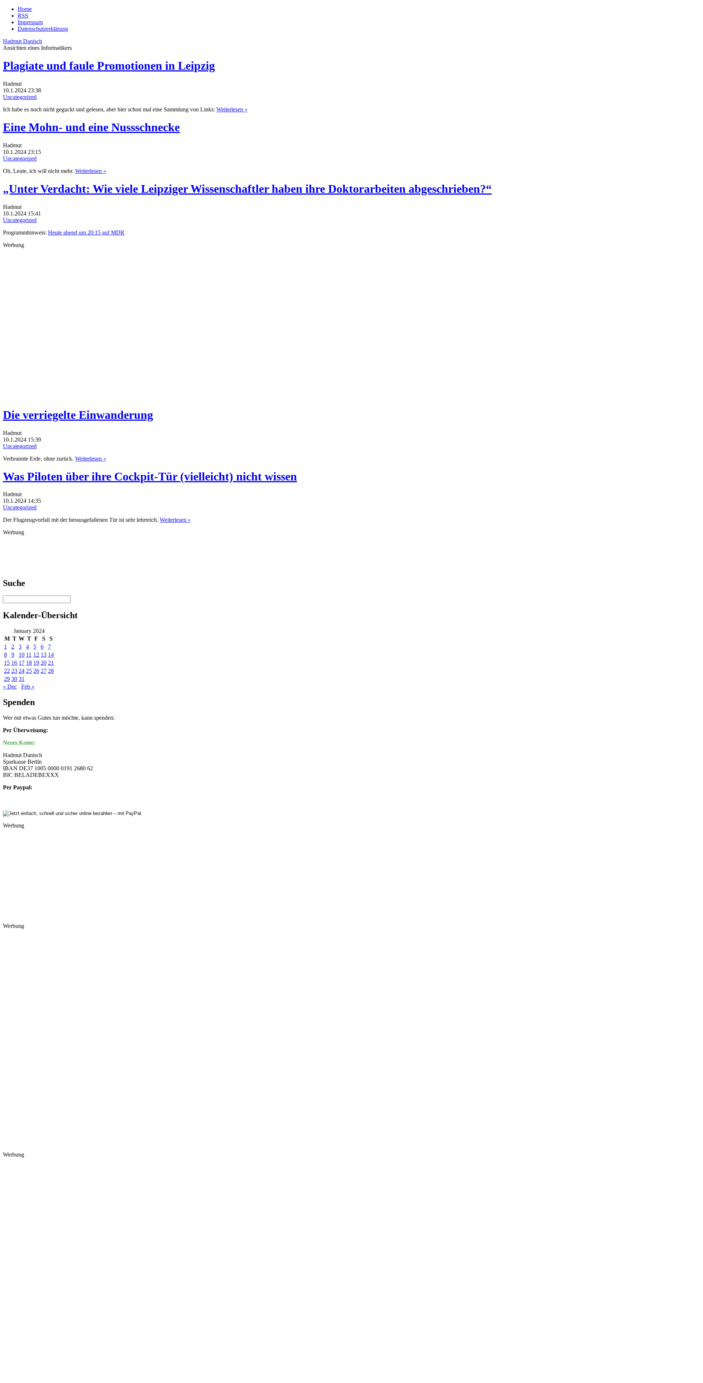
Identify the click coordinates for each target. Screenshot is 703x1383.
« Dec (10, 686)
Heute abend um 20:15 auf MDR (86, 232)
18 (29, 663)
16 (14, 663)
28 (51, 671)
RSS (23, 15)
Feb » (27, 686)
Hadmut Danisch (22, 41)
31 (22, 679)
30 (14, 679)
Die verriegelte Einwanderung (78, 414)
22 (7, 671)
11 (28, 655)
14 (51, 655)
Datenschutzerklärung (43, 29)
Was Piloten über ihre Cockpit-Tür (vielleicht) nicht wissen (150, 476)
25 (29, 671)
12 (36, 655)
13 (44, 655)
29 (7, 679)
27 (44, 671)
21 (51, 663)
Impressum (30, 22)
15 (7, 663)
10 (22, 655)
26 (36, 671)
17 (22, 663)
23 (14, 671)
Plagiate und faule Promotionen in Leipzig (109, 65)
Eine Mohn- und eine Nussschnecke (91, 127)
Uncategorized (20, 97)
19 (36, 663)
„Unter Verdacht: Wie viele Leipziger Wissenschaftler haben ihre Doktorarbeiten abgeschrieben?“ (247, 188)
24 (22, 671)
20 (44, 663)
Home (25, 9)
